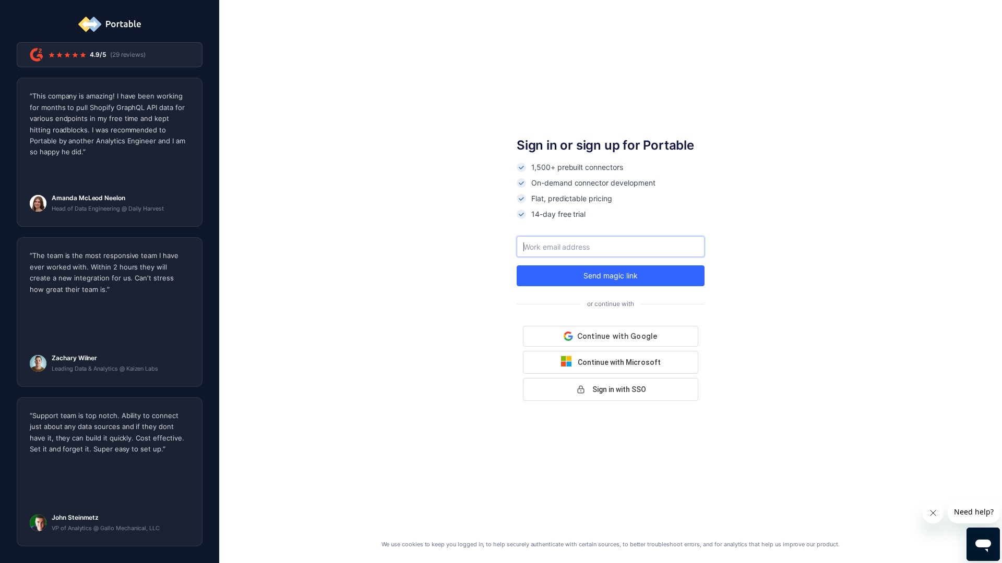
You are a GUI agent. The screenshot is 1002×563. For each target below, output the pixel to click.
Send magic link (610, 275)
